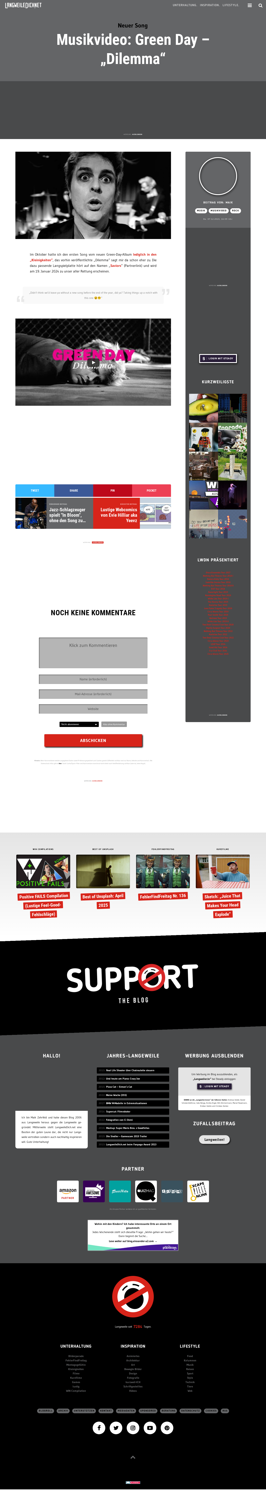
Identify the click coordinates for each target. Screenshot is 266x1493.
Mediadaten (126, 1411)
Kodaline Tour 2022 (218, 634)
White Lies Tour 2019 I (218, 598)
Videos (133, 1390)
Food (190, 1356)
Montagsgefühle (76, 1364)
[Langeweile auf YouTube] (150, 1427)
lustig (76, 1386)
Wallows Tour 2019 (218, 618)
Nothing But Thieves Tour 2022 (218, 631)
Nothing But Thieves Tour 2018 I (218, 575)
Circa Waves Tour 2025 (218, 653)
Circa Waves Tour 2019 (218, 611)
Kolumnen (190, 1360)
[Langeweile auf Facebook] (99, 1427)
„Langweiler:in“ (202, 1079)
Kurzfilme (76, 1377)
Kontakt (106, 1411)
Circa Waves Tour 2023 (218, 640)
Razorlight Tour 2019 (218, 592)
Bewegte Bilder (133, 1369)
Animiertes (133, 1356)
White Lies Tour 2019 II (218, 621)
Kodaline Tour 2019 (218, 605)
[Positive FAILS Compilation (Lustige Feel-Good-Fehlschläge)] (43, 887)
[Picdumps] (172, 1191)
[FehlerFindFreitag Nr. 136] (163, 878)
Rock (235, 211)
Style (190, 1377)
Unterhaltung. (185, 5)
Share (74, 490)
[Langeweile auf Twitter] (116, 1427)
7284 (138, 1326)
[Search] (260, 5)
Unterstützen (84, 1411)
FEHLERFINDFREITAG (163, 849)
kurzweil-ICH (133, 1382)
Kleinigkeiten (76, 1369)
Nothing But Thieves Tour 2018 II (218, 585)
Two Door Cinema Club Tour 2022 (218, 637)
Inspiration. (210, 5)
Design (133, 1373)
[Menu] (249, 5)
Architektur (133, 1360)
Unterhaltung (76, 1347)
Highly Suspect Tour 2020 (218, 627)
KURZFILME (223, 849)
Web (190, 1390)
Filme (76, 1373)
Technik (190, 1382)
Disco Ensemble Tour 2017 (218, 572)
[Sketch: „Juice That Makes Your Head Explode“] (223, 887)
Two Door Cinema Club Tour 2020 (218, 624)
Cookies (211, 1411)
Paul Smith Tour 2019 (218, 614)
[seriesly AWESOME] (94, 1191)
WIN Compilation (76, 1390)
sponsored (148, 1411)
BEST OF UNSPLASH (103, 849)
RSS (225, 1411)
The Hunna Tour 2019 (218, 601)
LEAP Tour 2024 (218, 644)
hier (60, 763)
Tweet (35, 490)
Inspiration (133, 1347)
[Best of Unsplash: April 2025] (103, 883)
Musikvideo (219, 211)
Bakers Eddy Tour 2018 (218, 579)
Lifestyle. (231, 5)
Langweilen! (214, 1139)
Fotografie (133, 1377)
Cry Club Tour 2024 (218, 650)
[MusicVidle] (120, 1191)
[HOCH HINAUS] (133, 1457)
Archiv (63, 1411)
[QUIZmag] (146, 1191)
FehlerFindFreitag (76, 1360)
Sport (190, 1373)
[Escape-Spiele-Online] (198, 1191)
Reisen (190, 1369)
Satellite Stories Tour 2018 (218, 582)
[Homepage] (26, 5)
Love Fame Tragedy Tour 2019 (218, 608)
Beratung (169, 1411)
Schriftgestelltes (133, 1386)
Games (76, 1382)
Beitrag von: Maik (218, 202)
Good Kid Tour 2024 (218, 647)
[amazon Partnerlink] (68, 1191)
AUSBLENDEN (137, 134)
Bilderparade (76, 1356)
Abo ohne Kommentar (114, 724)
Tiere (190, 1386)
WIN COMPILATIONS (43, 849)
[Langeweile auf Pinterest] (167, 1427)
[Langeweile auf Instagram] (133, 1427)
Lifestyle (190, 1347)
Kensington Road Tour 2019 (218, 595)
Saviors (115, 266)
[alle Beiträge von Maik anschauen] (218, 176)
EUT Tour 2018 (218, 588)
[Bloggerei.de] (133, 1482)
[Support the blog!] (133, 984)
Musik (201, 211)
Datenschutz (190, 1411)
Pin (113, 490)
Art (133, 1364)
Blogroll (46, 1411)
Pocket (152, 490)
